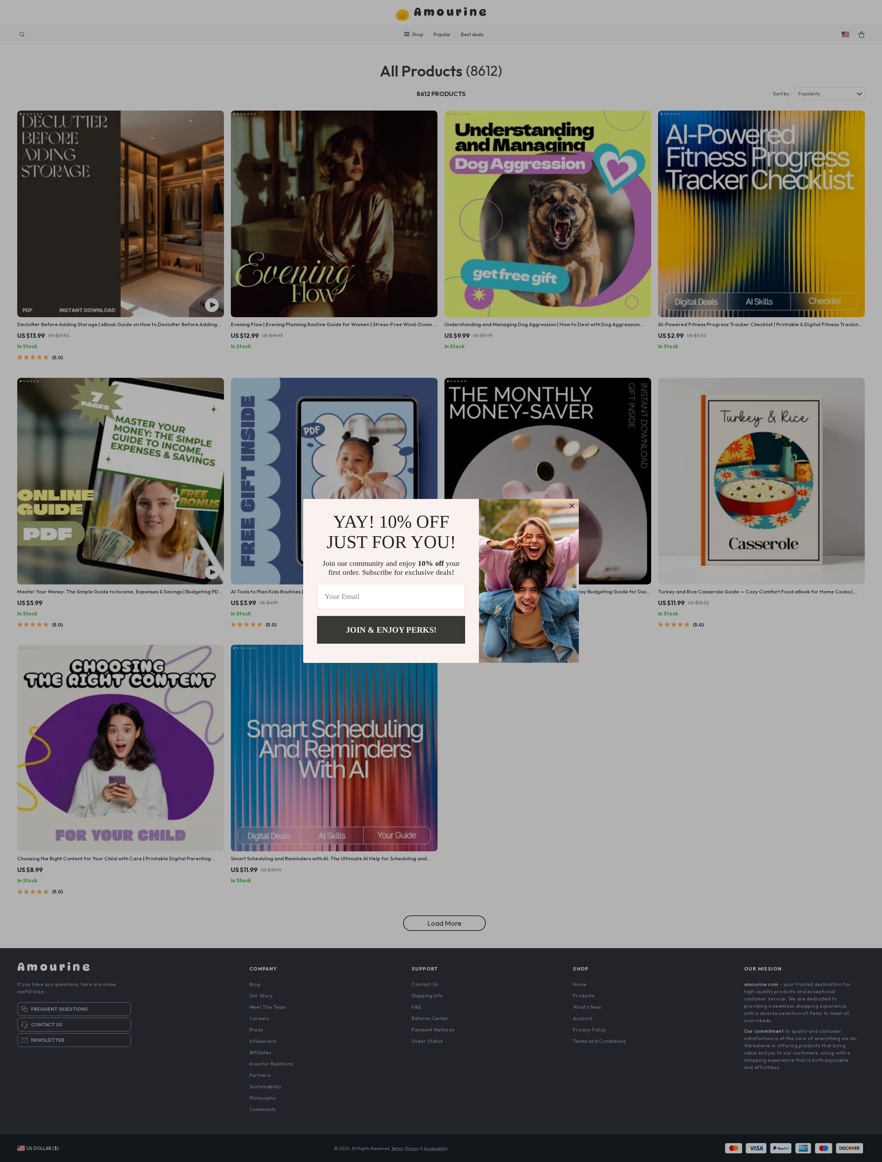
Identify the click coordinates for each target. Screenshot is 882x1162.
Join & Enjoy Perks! (391, 629)
